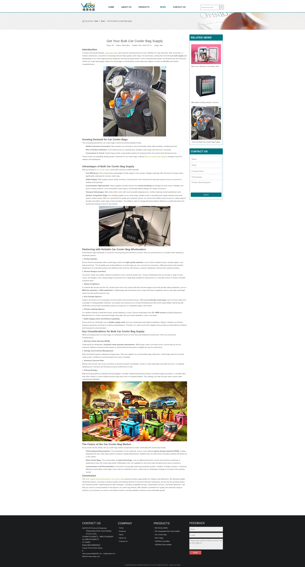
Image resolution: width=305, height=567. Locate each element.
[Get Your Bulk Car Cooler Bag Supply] (206, 123)
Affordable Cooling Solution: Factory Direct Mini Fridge (206, 102)
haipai (178, 565)
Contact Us (123, 541)
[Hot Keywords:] (221, 7)
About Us (122, 538)
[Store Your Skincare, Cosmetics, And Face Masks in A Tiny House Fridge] (206, 54)
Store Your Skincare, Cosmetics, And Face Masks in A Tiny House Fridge (206, 66)
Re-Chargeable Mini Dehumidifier (167, 531)
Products (122, 531)
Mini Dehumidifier (161, 528)
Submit (206, 195)
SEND (195, 553)
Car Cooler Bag (161, 535)
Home (121, 528)
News (121, 535)
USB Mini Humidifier (162, 541)
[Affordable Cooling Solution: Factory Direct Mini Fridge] (206, 85)
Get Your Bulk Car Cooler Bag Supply (206, 142)
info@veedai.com (109, 553)
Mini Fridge (159, 538)
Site (161, 45)
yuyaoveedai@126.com (94, 553)
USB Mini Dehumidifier (163, 545)
